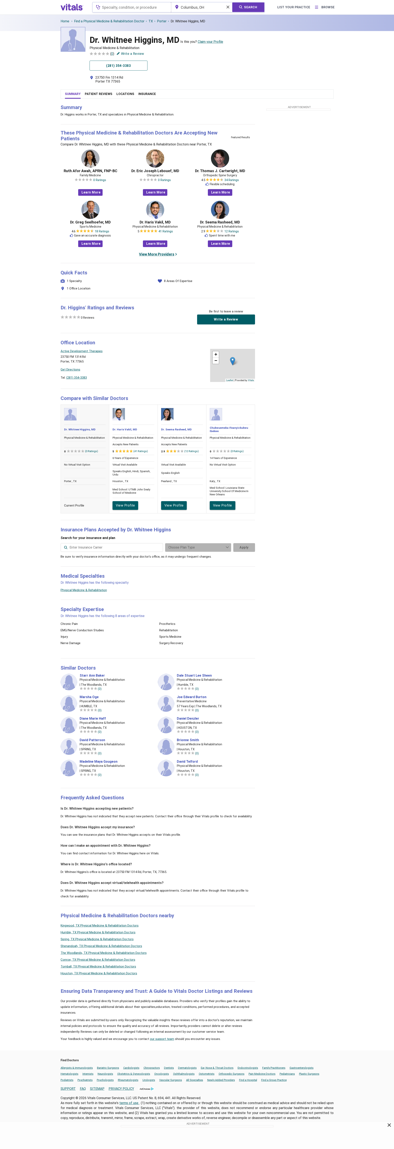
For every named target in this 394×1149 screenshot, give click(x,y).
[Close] (389, 1126)
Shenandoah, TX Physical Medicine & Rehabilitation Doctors (101, 946)
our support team (162, 1039)
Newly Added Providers (221, 1080)
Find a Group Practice (274, 1080)
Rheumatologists (128, 1080)
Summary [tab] (73, 94)
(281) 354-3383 (76, 377)
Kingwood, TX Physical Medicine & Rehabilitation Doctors (100, 925)
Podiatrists (67, 1080)
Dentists (169, 1067)
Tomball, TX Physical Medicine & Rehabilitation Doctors (98, 966)
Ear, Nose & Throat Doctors (217, 1067)
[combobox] (131, 7)
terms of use (129, 1103)
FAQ (83, 1089)
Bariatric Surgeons (108, 1067)
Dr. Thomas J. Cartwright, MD (220, 171)
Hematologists (69, 1073)
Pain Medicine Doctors (262, 1073)
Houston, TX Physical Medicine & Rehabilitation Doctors (99, 973)
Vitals (251, 380)
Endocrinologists (248, 1067)
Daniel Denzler (188, 718)
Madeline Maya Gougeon (98, 762)
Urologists (149, 1080)
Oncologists (161, 1073)
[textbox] (131, 7)
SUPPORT (68, 1089)
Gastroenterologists (302, 1067)
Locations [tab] (125, 94)
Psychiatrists (85, 1080)
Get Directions (70, 369)
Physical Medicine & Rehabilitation (84, 590)
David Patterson (92, 740)
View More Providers (156, 254)
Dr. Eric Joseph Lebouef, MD (155, 171)
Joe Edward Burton (191, 697)
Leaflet (229, 380)
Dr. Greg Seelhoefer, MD (90, 222)
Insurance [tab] (147, 94)
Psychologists (105, 1080)
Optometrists (206, 1073)
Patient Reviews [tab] (98, 94)
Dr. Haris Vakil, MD (155, 222)
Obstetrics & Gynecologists (133, 1073)
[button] (232, 361)
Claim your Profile (210, 42)
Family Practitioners (273, 1067)
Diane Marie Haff (93, 718)
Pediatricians (287, 1073)
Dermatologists (187, 1067)
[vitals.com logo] (72, 7)
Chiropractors (152, 1067)
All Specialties (194, 1080)
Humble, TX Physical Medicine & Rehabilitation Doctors (98, 932)
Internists (88, 1073)
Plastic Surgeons (309, 1073)
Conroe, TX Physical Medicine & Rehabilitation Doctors (98, 960)
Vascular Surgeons (170, 1080)
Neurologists (105, 1073)
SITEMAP (97, 1089)
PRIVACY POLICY (121, 1089)
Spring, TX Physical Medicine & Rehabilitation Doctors (97, 939)
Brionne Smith (188, 740)
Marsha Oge (89, 697)
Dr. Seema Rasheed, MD (220, 222)
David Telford (187, 762)
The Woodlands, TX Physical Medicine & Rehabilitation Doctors (104, 953)
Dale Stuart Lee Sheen (194, 675)
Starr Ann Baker (92, 675)
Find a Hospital (248, 1080)
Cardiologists (131, 1067)
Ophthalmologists (184, 1073)
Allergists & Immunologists (77, 1067)
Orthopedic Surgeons (231, 1073)
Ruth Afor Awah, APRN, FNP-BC (90, 171)
